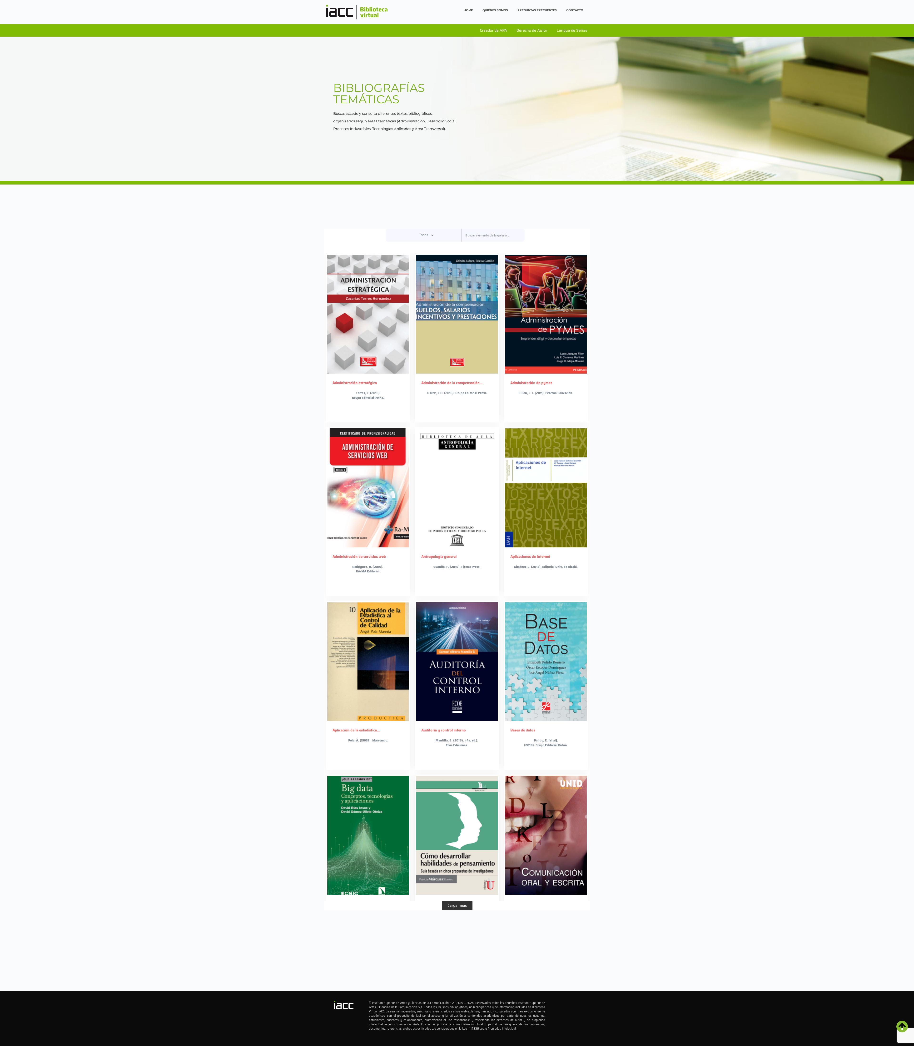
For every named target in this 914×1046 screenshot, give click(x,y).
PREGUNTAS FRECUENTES (537, 10)
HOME (468, 10)
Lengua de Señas (572, 30)
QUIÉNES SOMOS (495, 10)
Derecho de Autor (532, 30)
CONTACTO (574, 10)
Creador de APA (493, 30)
